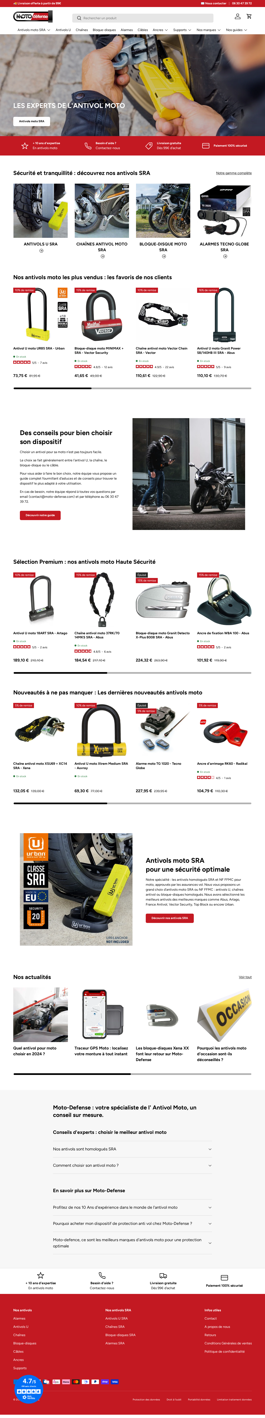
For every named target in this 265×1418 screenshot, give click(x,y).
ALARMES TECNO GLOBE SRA (224, 247)
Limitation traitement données (234, 1399)
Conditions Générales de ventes (228, 1343)
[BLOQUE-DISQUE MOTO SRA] (163, 211)
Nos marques (206, 30)
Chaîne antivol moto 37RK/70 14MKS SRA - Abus (97, 635)
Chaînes (82, 30)
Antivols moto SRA (32, 30)
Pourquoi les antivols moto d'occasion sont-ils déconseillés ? (221, 1054)
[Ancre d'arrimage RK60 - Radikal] (224, 730)
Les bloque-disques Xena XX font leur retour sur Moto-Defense (162, 1054)
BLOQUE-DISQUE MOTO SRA (163, 247)
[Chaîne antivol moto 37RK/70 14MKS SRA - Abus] (102, 599)
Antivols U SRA (116, 1318)
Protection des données (146, 1399)
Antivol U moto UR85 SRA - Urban (39, 348)
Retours (210, 1335)
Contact (211, 1318)
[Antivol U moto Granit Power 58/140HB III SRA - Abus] (224, 315)
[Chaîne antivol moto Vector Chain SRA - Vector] (163, 315)
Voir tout (245, 977)
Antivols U (63, 30)
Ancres (158, 30)
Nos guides (234, 30)
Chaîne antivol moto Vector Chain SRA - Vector (161, 350)
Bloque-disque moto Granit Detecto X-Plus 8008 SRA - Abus (163, 635)
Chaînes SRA (115, 1327)
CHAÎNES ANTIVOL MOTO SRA (102, 247)
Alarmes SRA (115, 1343)
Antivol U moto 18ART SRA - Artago (40, 633)
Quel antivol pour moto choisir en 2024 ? (34, 1051)
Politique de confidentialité (225, 1351)
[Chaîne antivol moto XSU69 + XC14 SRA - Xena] (40, 730)
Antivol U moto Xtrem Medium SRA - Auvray (101, 766)
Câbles (143, 30)
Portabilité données (199, 1399)
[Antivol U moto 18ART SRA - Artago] (40, 599)
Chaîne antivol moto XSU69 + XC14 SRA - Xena (40, 766)
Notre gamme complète (234, 173)
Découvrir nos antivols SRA (170, 918)
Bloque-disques (104, 30)
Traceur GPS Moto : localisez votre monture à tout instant (101, 1051)
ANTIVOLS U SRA (41, 244)
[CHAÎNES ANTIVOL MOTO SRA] (102, 211)
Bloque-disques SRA (120, 1335)
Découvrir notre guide (40, 515)
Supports (180, 30)
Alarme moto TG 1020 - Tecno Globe (158, 766)
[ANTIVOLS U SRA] (40, 211)
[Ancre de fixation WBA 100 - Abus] (224, 599)
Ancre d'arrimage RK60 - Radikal (222, 764)
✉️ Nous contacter (213, 3)
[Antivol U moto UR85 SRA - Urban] (40, 315)
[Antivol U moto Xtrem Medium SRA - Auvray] (102, 730)
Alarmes (127, 30)
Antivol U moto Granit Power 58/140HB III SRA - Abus (219, 350)
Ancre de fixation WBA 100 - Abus (223, 633)
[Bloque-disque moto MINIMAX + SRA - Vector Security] (102, 315)
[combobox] (143, 18)
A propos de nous (217, 1327)
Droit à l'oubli (174, 1399)
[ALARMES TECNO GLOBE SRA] (224, 211)
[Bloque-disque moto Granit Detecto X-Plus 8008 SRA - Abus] (163, 599)
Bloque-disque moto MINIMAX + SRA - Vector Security (99, 350)
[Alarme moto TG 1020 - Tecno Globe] (163, 730)
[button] (249, 16)
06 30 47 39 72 (242, 3)
